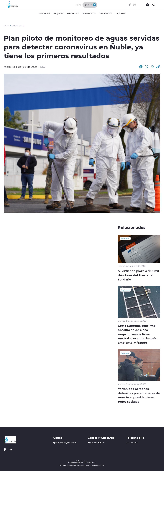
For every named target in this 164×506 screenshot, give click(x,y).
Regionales (125, 290)
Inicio (6, 25)
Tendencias (73, 13)
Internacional (89, 13)
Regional (58, 13)
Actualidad (44, 13)
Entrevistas (106, 13)
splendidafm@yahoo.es (64, 442)
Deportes (120, 13)
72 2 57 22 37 (132, 442)
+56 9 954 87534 (96, 442)
